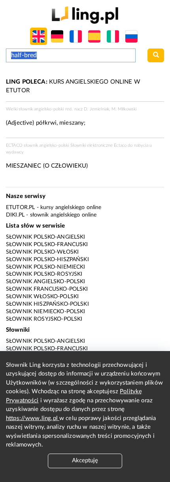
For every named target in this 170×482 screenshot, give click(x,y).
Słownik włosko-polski (42, 296)
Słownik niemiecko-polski (45, 311)
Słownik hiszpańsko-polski (47, 304)
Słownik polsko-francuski (47, 244)
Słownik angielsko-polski (45, 281)
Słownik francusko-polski (47, 289)
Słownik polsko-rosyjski (44, 274)
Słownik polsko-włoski (42, 252)
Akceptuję (85, 460)
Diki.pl (15, 215)
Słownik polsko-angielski (45, 237)
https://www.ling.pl (32, 418)
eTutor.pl (20, 207)
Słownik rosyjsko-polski (44, 319)
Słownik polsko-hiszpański (47, 259)
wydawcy (15, 152)
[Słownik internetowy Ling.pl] (85, 15)
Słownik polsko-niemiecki (45, 267)
